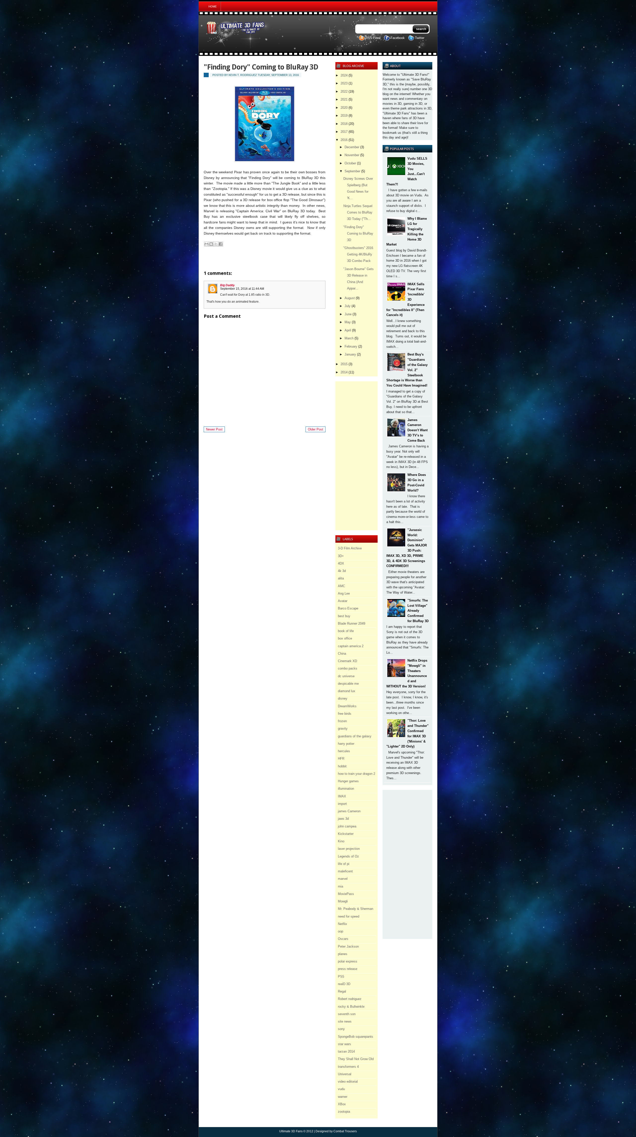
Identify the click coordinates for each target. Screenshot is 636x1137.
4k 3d (342, 571)
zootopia (344, 1111)
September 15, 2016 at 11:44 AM (242, 288)
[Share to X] (215, 244)
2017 (344, 132)
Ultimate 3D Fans (291, 1131)
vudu (341, 1089)
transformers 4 (348, 1066)
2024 (344, 75)
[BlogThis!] (211, 244)
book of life (346, 631)
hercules (344, 751)
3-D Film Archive (350, 548)
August (350, 298)
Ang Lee (344, 593)
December (352, 147)
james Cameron (349, 811)
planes (342, 954)
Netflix (342, 924)
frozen (342, 721)
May (348, 322)
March (349, 338)
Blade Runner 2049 (351, 623)
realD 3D (344, 984)
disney (342, 698)
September (352, 171)
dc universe (346, 676)
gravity (343, 728)
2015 (344, 364)
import (342, 804)
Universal (344, 1074)
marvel (343, 879)
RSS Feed (372, 38)
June (348, 314)
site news (345, 1021)
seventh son (347, 1014)
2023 (344, 83)
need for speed (348, 916)
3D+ (341, 556)
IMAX (342, 796)
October (350, 163)
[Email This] (206, 244)
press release (347, 969)
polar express (347, 961)
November (352, 155)
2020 (344, 107)
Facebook (398, 38)
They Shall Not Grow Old (356, 1059)
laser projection (349, 849)
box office (345, 638)
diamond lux (346, 691)
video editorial (348, 1081)
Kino (341, 841)
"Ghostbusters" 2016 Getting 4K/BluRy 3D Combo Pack (358, 254)
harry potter (346, 744)
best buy (344, 616)
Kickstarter (346, 834)
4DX (341, 563)
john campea (347, 826)
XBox (342, 1104)
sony (341, 1029)
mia (340, 886)
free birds (344, 713)
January (350, 354)
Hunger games (348, 781)
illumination (346, 788)
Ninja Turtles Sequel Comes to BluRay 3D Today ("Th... (357, 212)
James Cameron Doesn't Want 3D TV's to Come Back (417, 430)
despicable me (348, 683)
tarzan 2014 (346, 1051)
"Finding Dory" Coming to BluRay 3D (358, 233)
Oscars (343, 939)
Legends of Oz (348, 856)
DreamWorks (347, 706)
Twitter (419, 38)
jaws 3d (343, 818)
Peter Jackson (348, 946)
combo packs (347, 668)
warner (342, 1097)
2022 (344, 91)
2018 (344, 124)
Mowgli (343, 901)
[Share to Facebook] (220, 244)
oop (340, 931)
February (351, 346)
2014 (344, 372)
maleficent (345, 871)
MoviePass (346, 894)
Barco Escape (348, 608)
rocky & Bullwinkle (351, 1006)
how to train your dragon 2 (356, 774)
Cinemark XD (347, 661)
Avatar (342, 601)
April (348, 330)
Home (212, 6)
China (342, 653)
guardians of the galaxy (354, 736)
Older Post (315, 429)
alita (341, 578)
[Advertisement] (407, 864)
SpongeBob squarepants (355, 1036)
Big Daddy (227, 285)
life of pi (343, 864)
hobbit (342, 766)
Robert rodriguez (349, 999)
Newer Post (214, 429)
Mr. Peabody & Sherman (355, 909)
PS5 (341, 976)
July (348, 306)
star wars (344, 1044)
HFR (341, 758)
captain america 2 (350, 646)
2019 (344, 115)
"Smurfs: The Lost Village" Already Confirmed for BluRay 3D (418, 611)
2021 (344, 99)
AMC (341, 586)
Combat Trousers (345, 1131)
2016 (344, 140)
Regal (342, 991)
